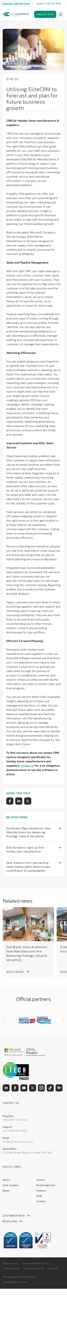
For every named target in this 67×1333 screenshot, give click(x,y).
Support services (33, 1268)
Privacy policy (11, 1263)
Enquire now (45, 14)
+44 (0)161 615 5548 (14, 1119)
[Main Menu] (60, 14)
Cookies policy (11, 1268)
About (6, 1179)
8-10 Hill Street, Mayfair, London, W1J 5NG (27, 1152)
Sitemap (53, 1268)
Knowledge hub (45, 1185)
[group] (25, 1020)
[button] (4, 1020)
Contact (41, 1201)
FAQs (39, 1195)
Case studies (11, 1185)
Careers (41, 1190)
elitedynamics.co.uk (15, 1281)
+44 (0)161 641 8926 (15, 1130)
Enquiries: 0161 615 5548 (16, 3)
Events (40, 1179)
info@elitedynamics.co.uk (18, 1141)
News (6, 1190)
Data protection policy (36, 1263)
